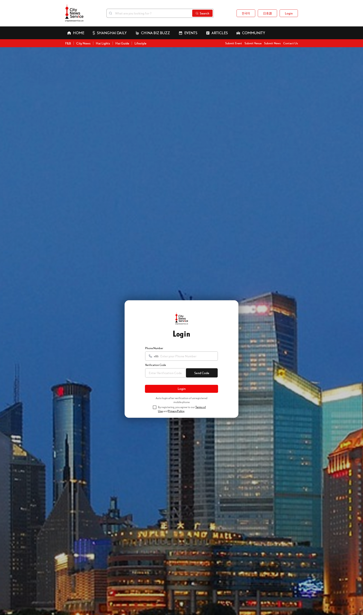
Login (289, 13)
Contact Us (290, 43)
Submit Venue (253, 43)
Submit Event (233, 43)
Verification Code (155, 365)
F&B (68, 43)
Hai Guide (122, 43)
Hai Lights (103, 43)
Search (204, 13)
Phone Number (154, 348)
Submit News (272, 43)
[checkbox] (154, 407)
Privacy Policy (176, 411)
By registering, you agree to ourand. (182, 409)
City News (83, 43)
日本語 (267, 13)
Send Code (201, 373)
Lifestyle (140, 43)
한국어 (246, 13)
